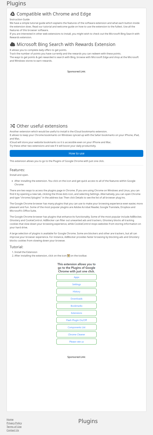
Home (10, 419)
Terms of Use (14, 426)
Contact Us (13, 430)
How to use (76, 153)
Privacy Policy (14, 423)
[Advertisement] (76, 96)
